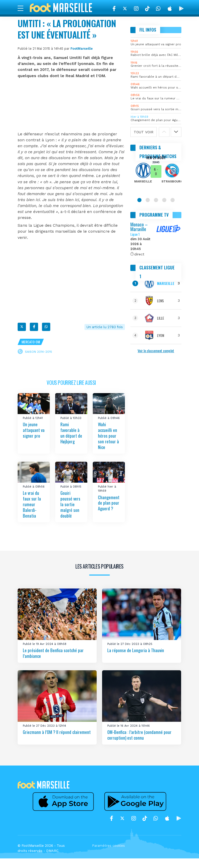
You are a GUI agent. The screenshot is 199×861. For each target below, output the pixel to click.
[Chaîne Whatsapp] (158, 8)
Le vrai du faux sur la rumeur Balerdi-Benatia (32, 504)
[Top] (185, 849)
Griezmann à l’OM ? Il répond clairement (57, 732)
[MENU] (23, 8)
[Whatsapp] (46, 327)
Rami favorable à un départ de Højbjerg (71, 433)
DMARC (52, 851)
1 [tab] (139, 200)
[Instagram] (136, 8)
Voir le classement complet (156, 350)
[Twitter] (124, 8)
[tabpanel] (155, 173)
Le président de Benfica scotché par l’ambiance (53, 653)
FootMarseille (81, 48)
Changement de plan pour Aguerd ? (108, 503)
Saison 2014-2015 (38, 351)
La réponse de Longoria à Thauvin (135, 650)
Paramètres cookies (108, 846)
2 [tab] (148, 200)
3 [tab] (156, 200)
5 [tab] (172, 200)
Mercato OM (31, 341)
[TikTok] (147, 8)
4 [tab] (164, 200)
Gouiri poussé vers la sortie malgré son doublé (70, 504)
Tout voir (143, 132)
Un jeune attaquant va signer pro (34, 430)
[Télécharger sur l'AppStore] (169, 8)
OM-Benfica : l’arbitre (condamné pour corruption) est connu (139, 735)
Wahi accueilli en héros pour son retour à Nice (108, 435)
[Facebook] (114, 8)
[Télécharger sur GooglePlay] (181, 8)
